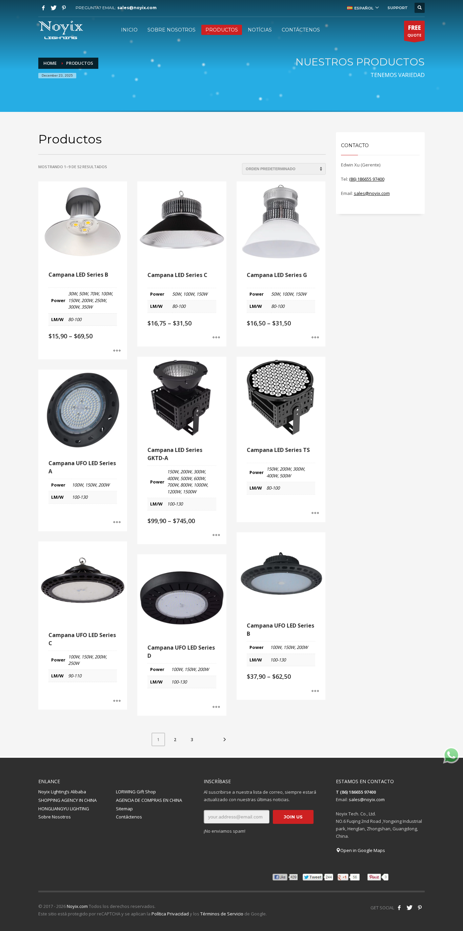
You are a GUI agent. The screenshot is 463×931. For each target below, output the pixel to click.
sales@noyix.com (137, 7)
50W (83, 294)
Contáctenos (129, 817)
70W (94, 294)
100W (106, 294)
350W (87, 307)
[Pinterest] (64, 8)
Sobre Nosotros (54, 817)
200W (87, 300)
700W (172, 485)
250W (100, 300)
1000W (200, 485)
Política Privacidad (170, 914)
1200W (174, 492)
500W (186, 478)
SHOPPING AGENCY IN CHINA (67, 800)
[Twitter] (53, 8)
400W (172, 478)
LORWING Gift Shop (136, 792)
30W (72, 294)
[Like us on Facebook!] (399, 908)
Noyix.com (77, 906)
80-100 (74, 319)
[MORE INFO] (117, 350)
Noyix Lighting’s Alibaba (62, 792)
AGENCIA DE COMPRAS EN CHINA (149, 800)
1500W (189, 492)
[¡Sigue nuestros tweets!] (409, 908)
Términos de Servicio (221, 914)
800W (186, 485)
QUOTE (414, 31)
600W (199, 478)
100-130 (175, 504)
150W (73, 300)
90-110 (74, 676)
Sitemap (124, 809)
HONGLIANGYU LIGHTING (63, 809)
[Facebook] (43, 8)
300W (73, 307)
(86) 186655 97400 (366, 179)
